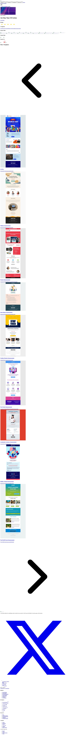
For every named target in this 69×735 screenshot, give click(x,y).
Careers (3, 725)
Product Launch (9, 281)
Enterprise (4, 723)
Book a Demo (4, 727)
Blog (3, 714)
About (3, 722)
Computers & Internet (3, 281)
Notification (5, 314)
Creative (12, 171)
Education (2, 171)
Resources (19, 2)
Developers (14, 2)
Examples (4, 705)
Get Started (4, 3)
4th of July (12, 483)
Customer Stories (5, 715)
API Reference (4, 703)
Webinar (6, 227)
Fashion (1, 360)
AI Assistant (4, 697)
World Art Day (10, 28)
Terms (3, 731)
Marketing (2, 314)
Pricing (24, 2)
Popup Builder (4, 695)
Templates (4, 717)
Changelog (4, 706)
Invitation (14, 28)
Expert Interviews (5, 716)
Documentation (4, 702)
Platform (2, 2)
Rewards (13, 314)
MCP (3, 709)
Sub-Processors (4, 732)
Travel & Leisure (5, 28)
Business (1, 227)
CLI (3, 710)
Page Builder (4, 693)
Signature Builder (5, 718)
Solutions (9, 2)
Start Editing (2, 20)
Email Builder (4, 692)
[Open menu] (1, 5)
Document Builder (5, 694)
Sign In (1, 3)
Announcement (18, 28)
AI (5, 2)
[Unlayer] (2, 0)
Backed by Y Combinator (4, 688)
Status (3, 733)
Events (1, 28)
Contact (3, 726)
